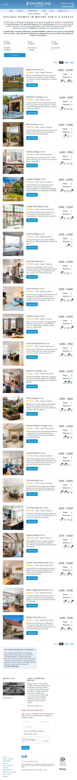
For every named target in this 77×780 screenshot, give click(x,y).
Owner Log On (63, 11)
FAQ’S (46, 14)
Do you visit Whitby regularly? (34, 731)
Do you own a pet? (30, 734)
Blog (52, 11)
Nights (30, 42)
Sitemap (5, 776)
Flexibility (7, 48)
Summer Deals (32, 11)
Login (6, 4)
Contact (5, 763)
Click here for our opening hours (67, 3)
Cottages (20, 11)
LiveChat (60, 31)
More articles (7, 698)
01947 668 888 (68, 6)
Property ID (56, 48)
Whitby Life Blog (8, 759)
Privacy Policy (7, 774)
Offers (44, 11)
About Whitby (7, 761)
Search (15, 55)
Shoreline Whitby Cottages (38, 4)
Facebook (26, 756)
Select (56, 44)
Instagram (22, 756)
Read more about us (35, 706)
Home (11, 11)
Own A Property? (35, 14)
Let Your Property (8, 765)
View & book (32, 85)
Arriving (6, 42)
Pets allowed (32, 48)
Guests (54, 42)
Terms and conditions (9, 772)
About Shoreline (8, 770)
